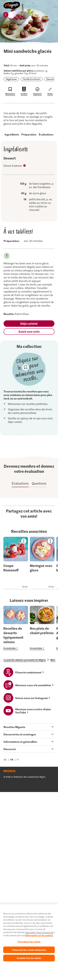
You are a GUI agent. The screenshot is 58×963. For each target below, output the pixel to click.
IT (18, 759)
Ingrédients (12, 134)
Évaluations (46, 134)
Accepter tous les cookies (29, 957)
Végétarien (11, 79)
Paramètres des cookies (29, 941)
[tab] (29, 727)
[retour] (5, 14)
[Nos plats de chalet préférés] (42, 628)
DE (5, 759)
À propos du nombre (24, 165)
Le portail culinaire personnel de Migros (25, 660)
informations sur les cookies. (39, 935)
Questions (39, 483)
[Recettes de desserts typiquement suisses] (15, 628)
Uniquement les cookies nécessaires (29, 949)
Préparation (28, 134)
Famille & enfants (31, 79)
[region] (29, 933)
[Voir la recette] (15, 563)
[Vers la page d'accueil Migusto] (12, 3)
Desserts (51, 79)
